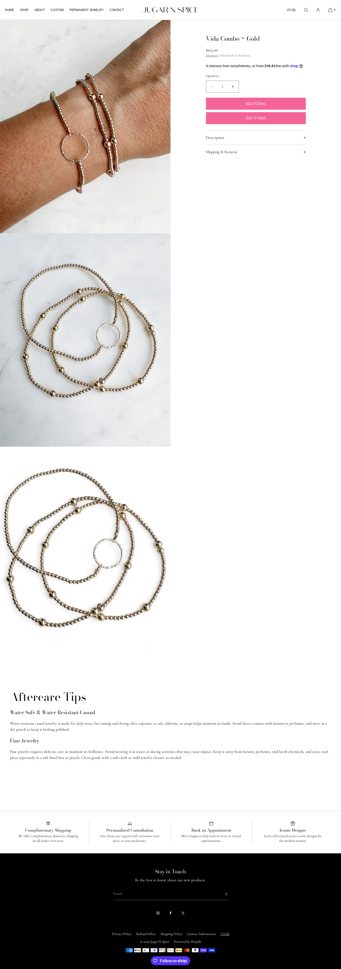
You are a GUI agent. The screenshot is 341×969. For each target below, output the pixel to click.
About (39, 10)
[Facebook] (170, 913)
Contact (117, 10)
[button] (306, 10)
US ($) (291, 10)
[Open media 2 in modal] (85, 340)
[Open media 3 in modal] (85, 553)
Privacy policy (122, 934)
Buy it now (256, 118)
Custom (57, 10)
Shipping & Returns (221, 151)
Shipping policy (171, 934)
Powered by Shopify (187, 942)
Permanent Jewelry (87, 10)
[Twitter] (182, 913)
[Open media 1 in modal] (85, 126)
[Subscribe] (221, 894)
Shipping (212, 55)
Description (215, 137)
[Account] (318, 10)
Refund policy (146, 934)
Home (9, 10)
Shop (24, 10)
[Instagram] (158, 913)
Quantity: (212, 76)
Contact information (201, 934)
